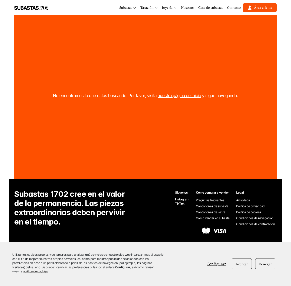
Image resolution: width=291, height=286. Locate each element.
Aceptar (242, 264)
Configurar (216, 264)
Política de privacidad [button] (250, 206)
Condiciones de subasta (212, 206)
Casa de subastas (210, 8)
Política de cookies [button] (248, 212)
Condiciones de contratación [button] (255, 224)
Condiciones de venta (210, 212)
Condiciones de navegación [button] (255, 218)
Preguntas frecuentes (210, 200)
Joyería (167, 8)
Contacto (234, 8)
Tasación (147, 8)
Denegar (265, 264)
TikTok (180, 203)
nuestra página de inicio (179, 95)
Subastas (126, 8)
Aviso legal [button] (243, 200)
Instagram (182, 199)
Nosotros (187, 8)
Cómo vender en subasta (212, 218)
